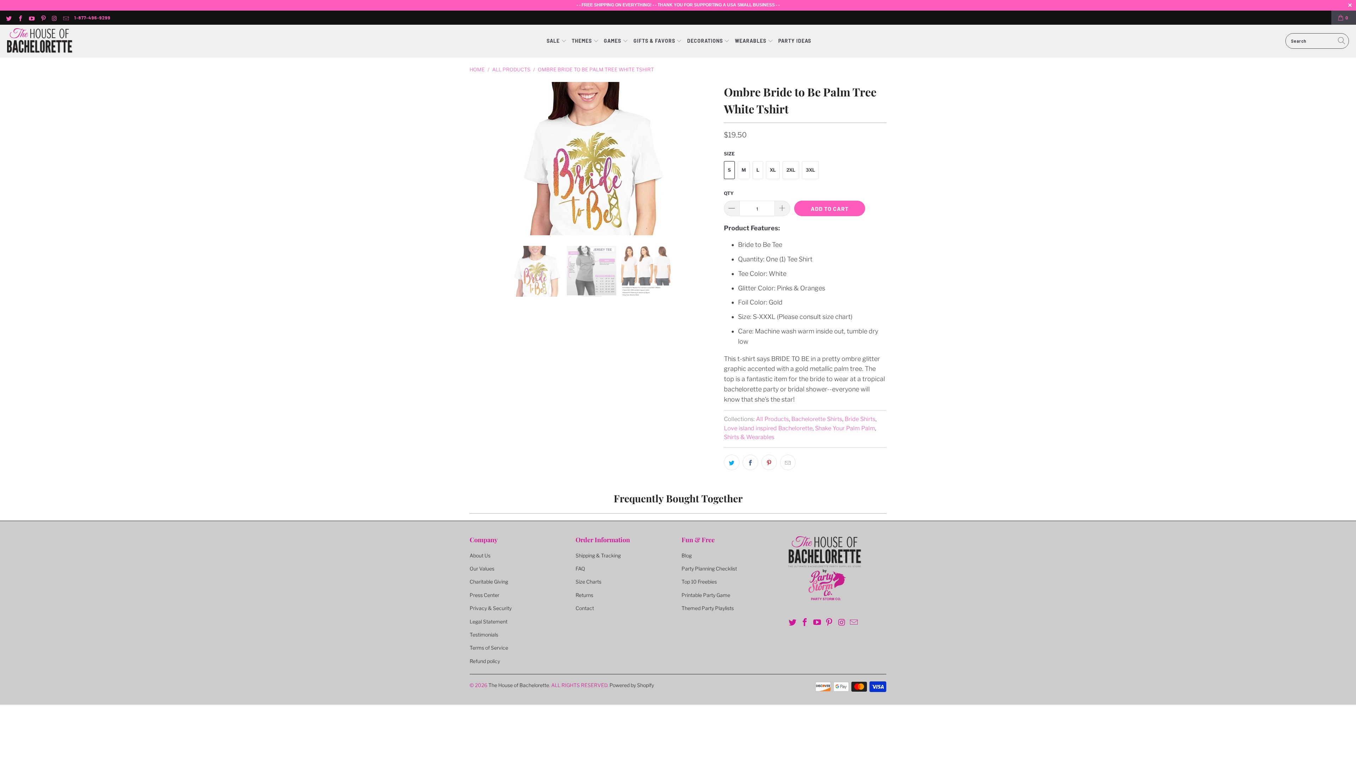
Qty (729, 193)
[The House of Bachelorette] (39, 41)
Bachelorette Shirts (816, 418)
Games (613, 41)
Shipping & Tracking (598, 555)
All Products (772, 418)
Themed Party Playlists (708, 608)
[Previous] (476, 158)
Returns (584, 595)
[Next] (710, 158)
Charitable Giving (489, 582)
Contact (585, 608)
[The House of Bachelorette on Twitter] (8, 17)
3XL (810, 170)
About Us (480, 555)
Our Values (482, 569)
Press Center (484, 595)
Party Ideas (794, 41)
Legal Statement (488, 622)
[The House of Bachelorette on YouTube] (31, 17)
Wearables (750, 41)
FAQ (580, 569)
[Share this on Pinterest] (769, 462)
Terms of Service (489, 648)
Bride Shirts (860, 418)
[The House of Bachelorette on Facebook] (20, 17)
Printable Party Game (706, 595)
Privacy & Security (491, 608)
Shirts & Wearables (749, 436)
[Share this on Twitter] (731, 462)
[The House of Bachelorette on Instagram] (54, 17)
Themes (582, 41)
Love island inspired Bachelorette (768, 428)
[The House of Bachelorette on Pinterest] (43, 17)
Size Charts (588, 582)
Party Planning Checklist (709, 569)
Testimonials (484, 635)
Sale (554, 41)
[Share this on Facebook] (750, 462)
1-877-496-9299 (92, 17)
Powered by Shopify (631, 685)
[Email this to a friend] (788, 462)
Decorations (705, 41)
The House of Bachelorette (518, 685)
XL (773, 170)
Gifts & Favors (654, 41)
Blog (687, 555)
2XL (790, 170)
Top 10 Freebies (699, 582)
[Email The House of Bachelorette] (66, 17)
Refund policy (485, 661)
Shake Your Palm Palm (845, 428)
